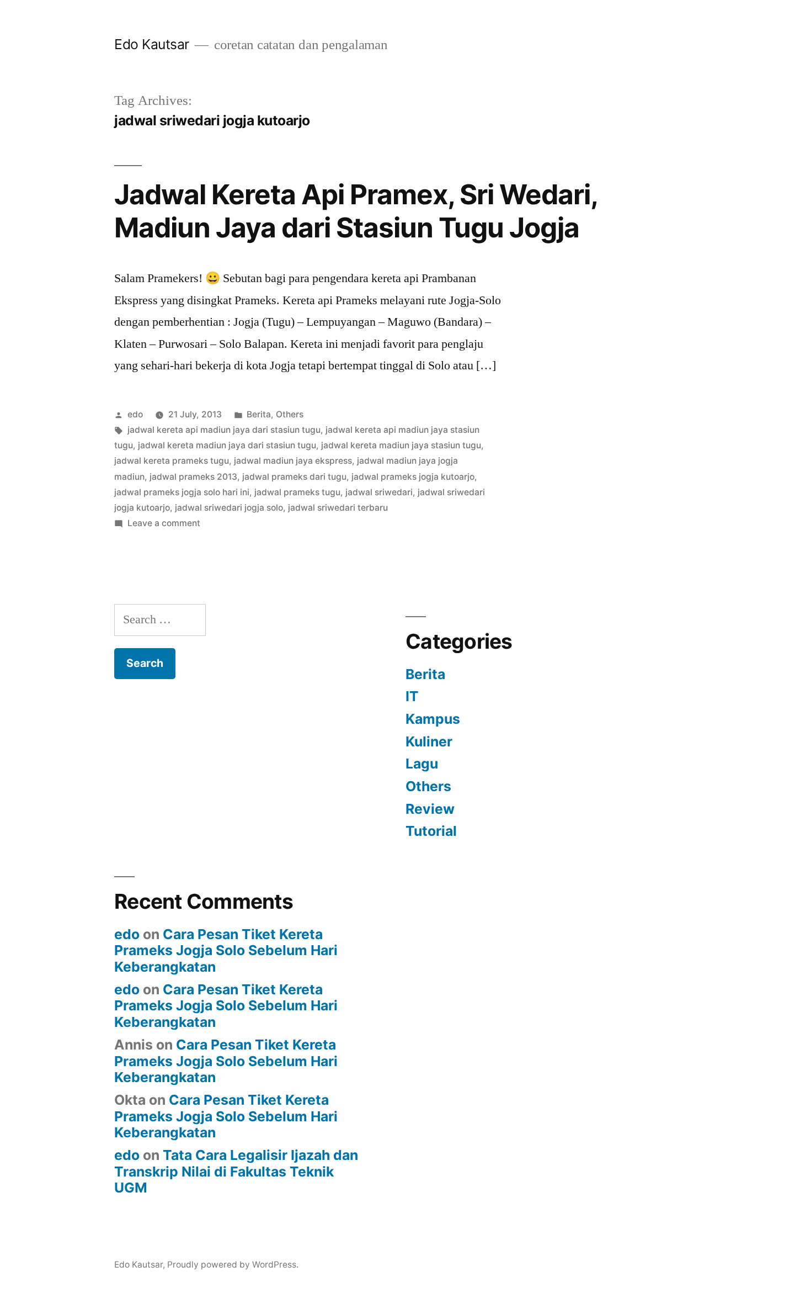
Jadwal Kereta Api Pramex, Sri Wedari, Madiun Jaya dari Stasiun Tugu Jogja (355, 210)
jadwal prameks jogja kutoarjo (412, 476)
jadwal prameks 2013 (193, 476)
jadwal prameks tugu (297, 492)
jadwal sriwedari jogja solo (229, 507)
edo (135, 414)
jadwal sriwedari (379, 492)
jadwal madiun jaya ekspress (293, 460)
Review (430, 809)
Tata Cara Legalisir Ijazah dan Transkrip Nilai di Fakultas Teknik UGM (236, 1171)
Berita (259, 414)
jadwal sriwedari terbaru (338, 507)
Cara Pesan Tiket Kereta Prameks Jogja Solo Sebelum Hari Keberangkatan (226, 950)
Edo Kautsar (151, 44)
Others (289, 414)
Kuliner (429, 741)
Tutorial (431, 831)
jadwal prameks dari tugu (294, 476)
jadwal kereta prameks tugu (171, 460)
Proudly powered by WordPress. (232, 1264)
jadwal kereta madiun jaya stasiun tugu (401, 445)
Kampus (433, 719)
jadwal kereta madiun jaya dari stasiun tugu (227, 445)
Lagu (422, 763)
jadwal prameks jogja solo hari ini (181, 492)
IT (412, 696)
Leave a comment (163, 523)
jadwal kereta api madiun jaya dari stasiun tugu (224, 430)
